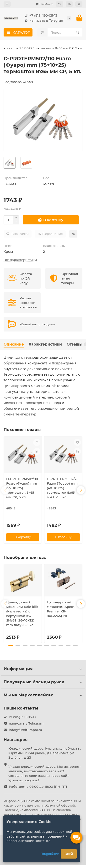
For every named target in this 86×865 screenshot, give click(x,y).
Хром (8, 251)
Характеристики (45, 344)
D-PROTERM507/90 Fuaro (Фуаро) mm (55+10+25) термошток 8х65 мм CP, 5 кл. (22, 488)
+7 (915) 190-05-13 (43, 15)
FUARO (10, 184)
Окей (68, 853)
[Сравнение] (69, 4)
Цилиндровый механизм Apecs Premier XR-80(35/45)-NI (61, 609)
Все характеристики (20, 260)
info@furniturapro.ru (25, 730)
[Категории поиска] (42, 32)
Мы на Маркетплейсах (28, 695)
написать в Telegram (46, 20)
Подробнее (50, 853)
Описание (14, 344)
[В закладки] (36, 442)
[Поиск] (77, 32)
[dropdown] (7, 4)
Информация (18, 668)
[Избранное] (59, 4)
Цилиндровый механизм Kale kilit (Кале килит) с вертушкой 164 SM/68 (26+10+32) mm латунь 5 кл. (22, 613)
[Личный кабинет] (78, 4)
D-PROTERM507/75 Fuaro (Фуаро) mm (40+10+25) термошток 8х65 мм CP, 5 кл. (62, 488)
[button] (5, 490)
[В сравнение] (36, 451)
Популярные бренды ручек (34, 681)
